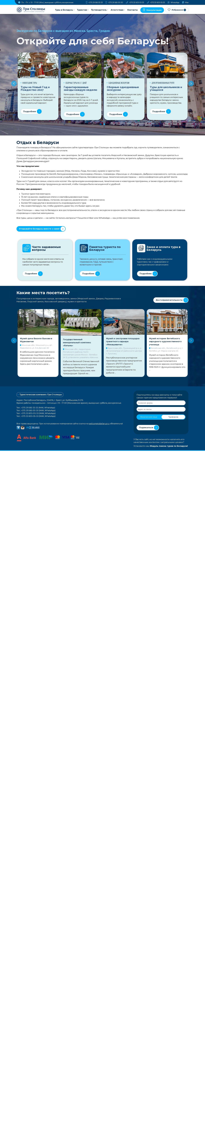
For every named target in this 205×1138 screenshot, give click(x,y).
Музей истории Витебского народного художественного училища (122, 341)
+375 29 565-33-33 (95, 2)
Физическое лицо (148, 417)
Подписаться (146, 427)
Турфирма (173, 417)
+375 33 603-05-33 (157, 2)
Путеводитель (99, 10)
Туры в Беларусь (64, 10)
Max (187, 2)
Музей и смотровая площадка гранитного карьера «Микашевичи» (79, 341)
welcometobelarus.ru (99, 424)
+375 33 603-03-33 (136, 2)
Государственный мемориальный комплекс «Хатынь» (34, 342)
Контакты (132, 10)
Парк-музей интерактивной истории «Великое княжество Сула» (165, 342)
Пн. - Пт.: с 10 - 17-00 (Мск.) (47, 2)
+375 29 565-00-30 (115, 2)
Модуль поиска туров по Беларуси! (169, 446)
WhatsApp (174, 2)
